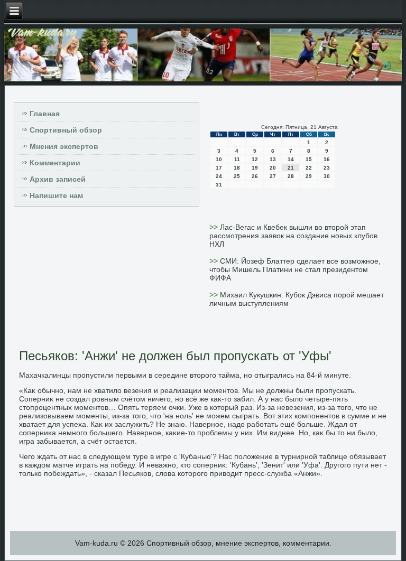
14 (291, 159)
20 (273, 168)
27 (273, 176)
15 (309, 159)
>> (214, 227)
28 (291, 176)
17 (219, 168)
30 (327, 176)
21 (291, 168)
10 (219, 159)
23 (327, 168)
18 (237, 168)
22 (309, 168)
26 (255, 176)
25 (237, 176)
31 (219, 185)
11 (237, 159)
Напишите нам (56, 195)
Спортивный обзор (66, 130)
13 (273, 159)
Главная (45, 113)
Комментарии (55, 162)
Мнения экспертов (64, 146)
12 (255, 159)
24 (219, 176)
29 (309, 176)
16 (327, 159)
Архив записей (58, 179)
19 (255, 168)
